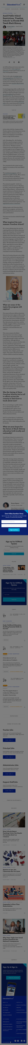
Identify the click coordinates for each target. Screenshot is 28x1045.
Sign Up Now (14, 529)
